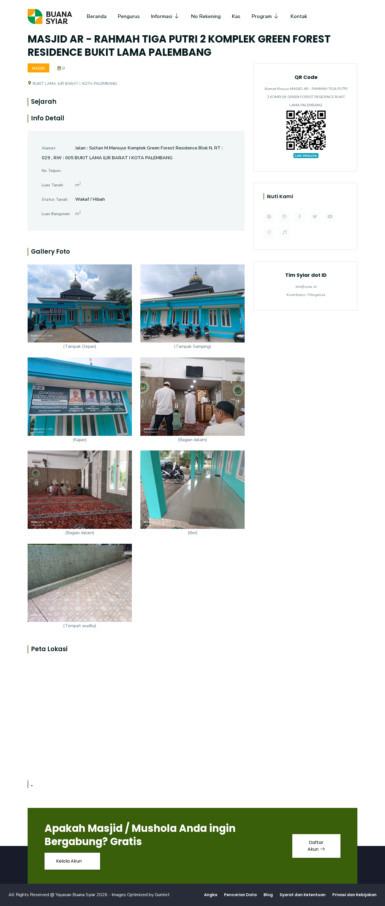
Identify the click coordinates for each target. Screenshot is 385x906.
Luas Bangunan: (56, 213)
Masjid (38, 68)
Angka (210, 895)
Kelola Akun (69, 861)
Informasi (162, 16)
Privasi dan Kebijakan (354, 895)
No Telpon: (51, 170)
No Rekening (206, 16)
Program (262, 16)
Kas (236, 16)
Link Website (306, 155)
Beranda (97, 16)
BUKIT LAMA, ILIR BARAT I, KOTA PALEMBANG (74, 83)
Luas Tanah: (53, 185)
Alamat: (49, 148)
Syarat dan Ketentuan (303, 895)
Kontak (299, 16)
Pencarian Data (240, 895)
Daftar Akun (315, 845)
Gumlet (162, 895)
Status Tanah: (55, 199)
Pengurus (129, 16)
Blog (268, 895)
